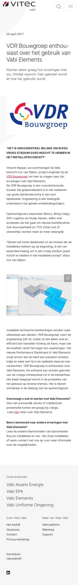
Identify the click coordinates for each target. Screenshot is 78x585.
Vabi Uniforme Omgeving (29, 505)
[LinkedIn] (10, 572)
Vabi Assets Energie (25, 484)
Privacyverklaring (17, 539)
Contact (11, 534)
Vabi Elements (19, 498)
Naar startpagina (19, 6)
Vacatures (12, 529)
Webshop (48, 529)
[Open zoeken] (58, 6)
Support (47, 534)
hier (16, 412)
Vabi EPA (14, 491)
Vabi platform (51, 524)
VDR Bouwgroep (17, 176)
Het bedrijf (13, 524)
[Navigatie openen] (70, 6)
